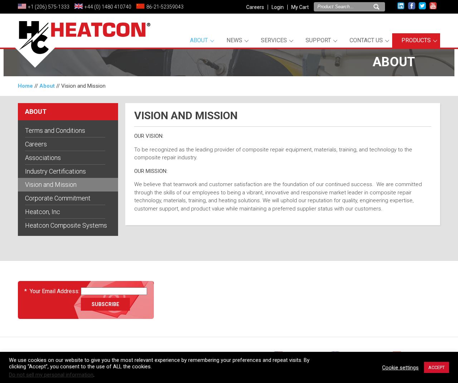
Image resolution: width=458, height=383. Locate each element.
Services (274, 40)
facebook (411, 6)
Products (416, 40)
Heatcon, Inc (42, 211)
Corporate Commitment (58, 198)
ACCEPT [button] (436, 367)
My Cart (300, 7)
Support (318, 40)
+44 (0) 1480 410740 (107, 7)
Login (278, 7)
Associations (43, 157)
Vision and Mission (51, 184)
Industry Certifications (55, 171)
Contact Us (366, 40)
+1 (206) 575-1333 (48, 7)
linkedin (401, 6)
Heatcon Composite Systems (66, 225)
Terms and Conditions (55, 130)
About (199, 40)
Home (25, 86)
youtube (433, 6)
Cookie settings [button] (400, 367)
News (234, 40)
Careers (255, 7)
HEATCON (82, 46)
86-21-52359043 (165, 7)
